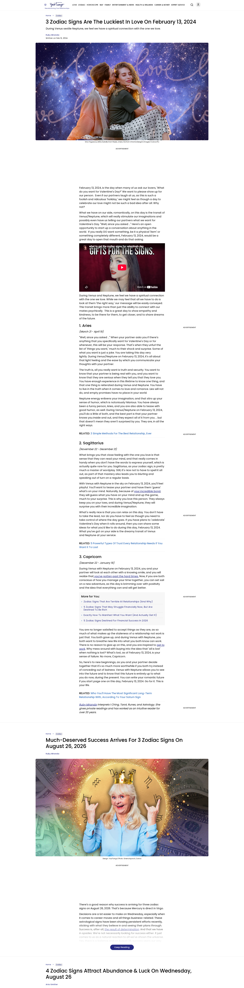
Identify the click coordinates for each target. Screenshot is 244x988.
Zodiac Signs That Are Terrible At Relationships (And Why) (118, 601)
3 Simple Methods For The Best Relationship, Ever (120, 433)
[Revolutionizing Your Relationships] (57, 4)
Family (108, 5)
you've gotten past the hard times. (116, 576)
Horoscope (92, 5)
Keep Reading (122, 947)
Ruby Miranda (52, 35)
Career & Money (162, 5)
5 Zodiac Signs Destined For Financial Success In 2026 (116, 620)
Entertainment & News (123, 5)
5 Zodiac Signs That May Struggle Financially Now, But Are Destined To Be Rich (118, 608)
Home (48, 15)
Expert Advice (178, 5)
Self (101, 5)
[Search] (191, 4)
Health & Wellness (144, 5)
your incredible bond (147, 491)
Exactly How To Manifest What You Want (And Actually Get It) (120, 615)
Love (74, 5)
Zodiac (81, 5)
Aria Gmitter (52, 984)
